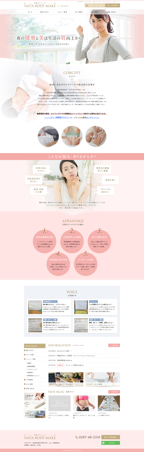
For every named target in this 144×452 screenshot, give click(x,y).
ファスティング (32, 369)
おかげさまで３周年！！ (64, 351)
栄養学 (29, 363)
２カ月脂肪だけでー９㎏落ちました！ (100, 304)
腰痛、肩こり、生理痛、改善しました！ (101, 322)
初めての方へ (30, 350)
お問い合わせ (30, 388)
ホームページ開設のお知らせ (75, 365)
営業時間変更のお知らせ (64, 360)
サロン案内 (29, 384)
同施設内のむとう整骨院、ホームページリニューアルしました (76, 356)
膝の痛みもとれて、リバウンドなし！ (55, 304)
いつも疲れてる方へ (104, 415)
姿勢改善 (30, 372)
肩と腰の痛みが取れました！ (52, 322)
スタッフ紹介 (30, 355)
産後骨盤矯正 (31, 366)
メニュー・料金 (31, 359)
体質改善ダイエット (33, 375)
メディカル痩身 (80, 117)
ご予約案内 (29, 380)
